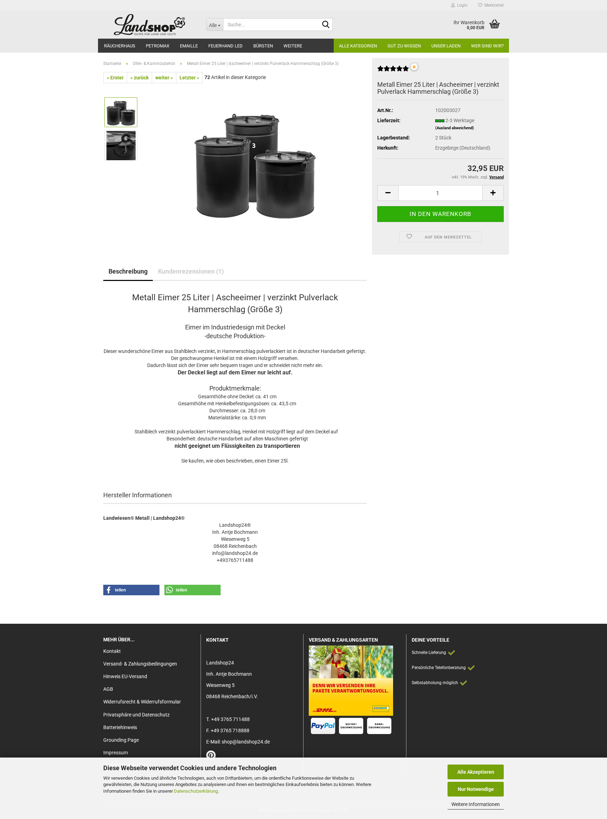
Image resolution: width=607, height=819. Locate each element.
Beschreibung (128, 271)
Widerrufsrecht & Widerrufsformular (142, 702)
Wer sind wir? (487, 45)
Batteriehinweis (120, 727)
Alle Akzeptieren (475, 772)
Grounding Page (121, 740)
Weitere (292, 45)
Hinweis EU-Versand (125, 676)
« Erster (115, 77)
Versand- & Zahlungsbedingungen (140, 664)
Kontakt (112, 651)
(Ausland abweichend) (454, 128)
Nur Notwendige (476, 789)
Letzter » (189, 77)
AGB (108, 689)
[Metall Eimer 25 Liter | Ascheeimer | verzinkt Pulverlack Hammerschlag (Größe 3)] (255, 162)
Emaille (189, 45)
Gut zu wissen (404, 45)
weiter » (164, 77)
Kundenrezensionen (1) (191, 271)
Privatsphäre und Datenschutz (136, 715)
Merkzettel (493, 5)
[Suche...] (326, 25)
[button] (387, 193)
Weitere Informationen (475, 804)
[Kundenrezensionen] (393, 71)
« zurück (139, 77)
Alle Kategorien (358, 45)
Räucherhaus (119, 45)
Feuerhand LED (225, 45)
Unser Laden (446, 45)
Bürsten (263, 45)
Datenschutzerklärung (196, 791)
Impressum (115, 752)
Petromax (157, 45)
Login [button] (461, 5)
